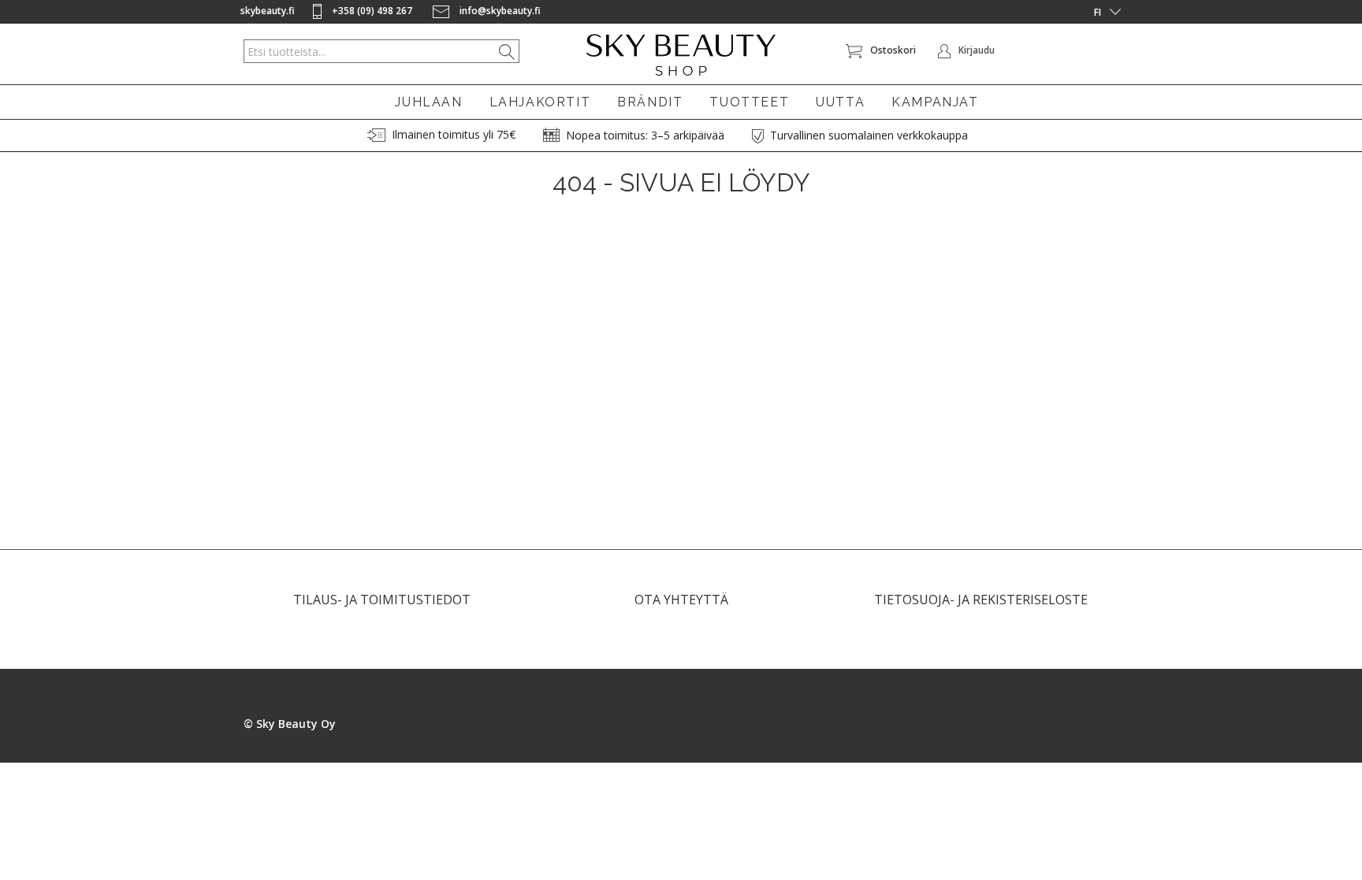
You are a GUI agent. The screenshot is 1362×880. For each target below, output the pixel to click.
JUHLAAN (428, 102)
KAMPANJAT (934, 102)
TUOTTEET (749, 102)
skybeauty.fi (267, 10)
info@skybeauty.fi (499, 10)
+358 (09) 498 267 (372, 10)
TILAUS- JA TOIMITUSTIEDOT (382, 599)
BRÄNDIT (650, 102)
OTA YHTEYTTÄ (681, 599)
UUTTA (840, 102)
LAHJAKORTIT (540, 102)
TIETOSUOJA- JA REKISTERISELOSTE (981, 599)
